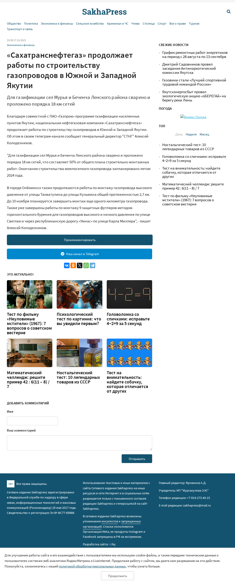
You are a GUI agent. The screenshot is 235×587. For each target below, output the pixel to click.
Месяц (204, 134)
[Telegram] (92, 265)
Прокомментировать (79, 240)
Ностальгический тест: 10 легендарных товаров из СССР (78, 377)
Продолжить (117, 576)
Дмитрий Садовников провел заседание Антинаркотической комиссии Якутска (189, 68)
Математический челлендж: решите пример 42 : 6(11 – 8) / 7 (28, 379)
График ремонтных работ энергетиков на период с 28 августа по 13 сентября (195, 54)
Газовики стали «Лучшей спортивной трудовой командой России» (194, 82)
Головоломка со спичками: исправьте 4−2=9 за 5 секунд (128, 318)
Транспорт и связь (20, 29)
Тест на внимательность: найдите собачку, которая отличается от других (127, 382)
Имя (10, 411)
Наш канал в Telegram (82, 254)
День (179, 134)
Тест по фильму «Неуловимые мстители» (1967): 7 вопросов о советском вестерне (29, 323)
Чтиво (135, 24)
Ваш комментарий (21, 430)
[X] (79, 265)
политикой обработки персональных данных (92, 566)
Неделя (191, 134)
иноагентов (109, 521)
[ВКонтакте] (67, 265)
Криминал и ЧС (117, 24)
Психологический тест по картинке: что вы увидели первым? (79, 318)
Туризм (194, 24)
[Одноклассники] (73, 265)
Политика (31, 24)
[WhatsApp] (86, 265)
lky (112, 544)
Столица (149, 24)
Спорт (162, 24)
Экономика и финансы (57, 24)
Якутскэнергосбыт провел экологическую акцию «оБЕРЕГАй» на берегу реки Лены (194, 96)
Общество (14, 24)
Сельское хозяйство (90, 24)
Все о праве (177, 24)
